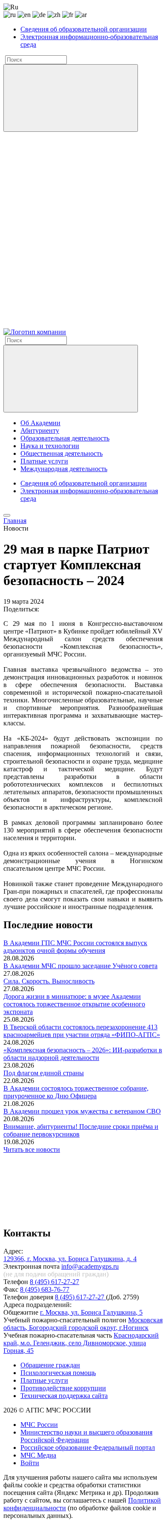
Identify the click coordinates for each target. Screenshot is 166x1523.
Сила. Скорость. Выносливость (48, 981)
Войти (29, 1462)
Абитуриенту (39, 430)
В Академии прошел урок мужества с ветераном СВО (82, 1111)
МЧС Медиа (38, 1455)
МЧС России (39, 1424)
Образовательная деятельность (64, 438)
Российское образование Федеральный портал (87, 1447)
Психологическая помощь (58, 1372)
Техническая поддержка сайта (64, 1395)
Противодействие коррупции (63, 1388)
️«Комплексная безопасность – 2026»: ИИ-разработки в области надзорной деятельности (82, 1053)
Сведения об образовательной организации (83, 29)
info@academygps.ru (90, 1266)
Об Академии (40, 422)
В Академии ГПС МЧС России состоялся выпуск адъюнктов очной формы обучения (75, 946)
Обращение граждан (50, 1365)
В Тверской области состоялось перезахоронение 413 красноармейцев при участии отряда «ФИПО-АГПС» (81, 1030)
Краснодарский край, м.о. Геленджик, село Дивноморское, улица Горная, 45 (81, 1343)
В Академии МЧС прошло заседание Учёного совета (80, 965)
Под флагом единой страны (43, 1073)
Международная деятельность (63, 468)
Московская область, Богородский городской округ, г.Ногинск (83, 1323)
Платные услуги (44, 461)
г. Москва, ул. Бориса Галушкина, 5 (91, 1312)
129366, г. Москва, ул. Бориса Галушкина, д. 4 (70, 1258)
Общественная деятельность (61, 453)
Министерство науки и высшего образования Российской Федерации (86, 1436)
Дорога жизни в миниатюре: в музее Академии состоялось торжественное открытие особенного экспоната (74, 1004)
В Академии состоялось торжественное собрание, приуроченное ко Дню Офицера (76, 1092)
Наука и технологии (49, 445)
